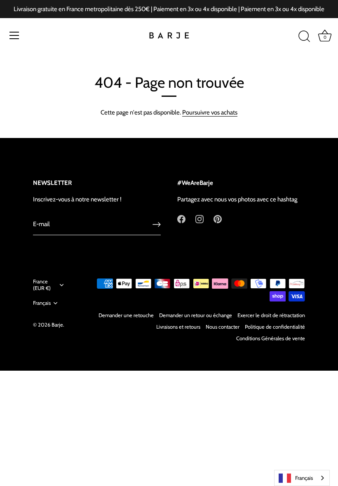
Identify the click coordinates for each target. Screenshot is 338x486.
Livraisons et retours (178, 327)
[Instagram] (199, 218)
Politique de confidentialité (275, 327)
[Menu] (14, 35)
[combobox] (302, 478)
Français (42, 303)
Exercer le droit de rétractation (271, 315)
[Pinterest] (218, 218)
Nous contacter (222, 327)
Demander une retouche (126, 315)
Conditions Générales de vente (270, 338)
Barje (57, 325)
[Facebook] (181, 218)
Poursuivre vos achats (209, 112)
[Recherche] (304, 37)
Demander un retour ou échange (195, 315)
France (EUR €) (42, 284)
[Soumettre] (157, 224)
